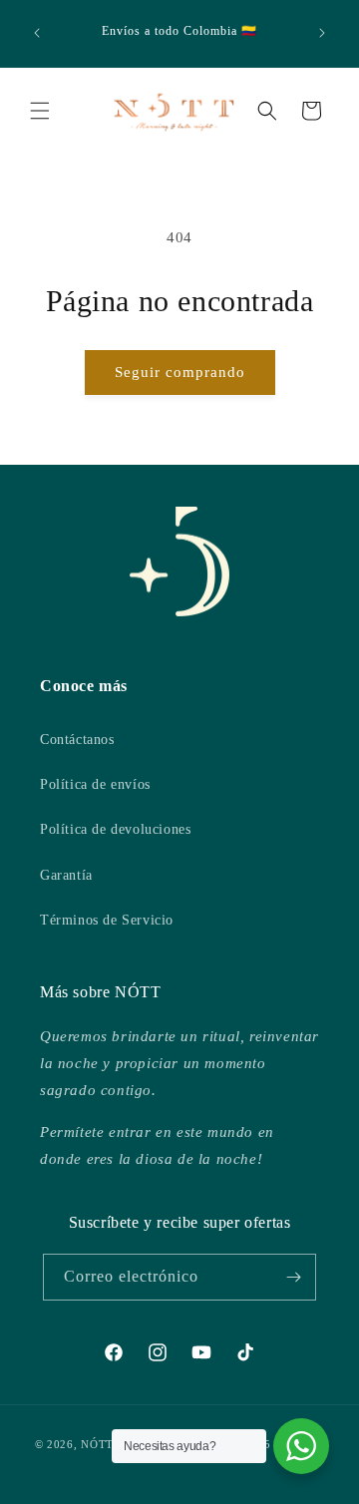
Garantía (66, 875)
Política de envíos (95, 784)
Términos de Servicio (107, 920)
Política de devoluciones (115, 829)
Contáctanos (77, 739)
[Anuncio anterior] (37, 33)
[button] (40, 111)
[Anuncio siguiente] (322, 33)
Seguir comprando (180, 372)
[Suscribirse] (293, 1277)
